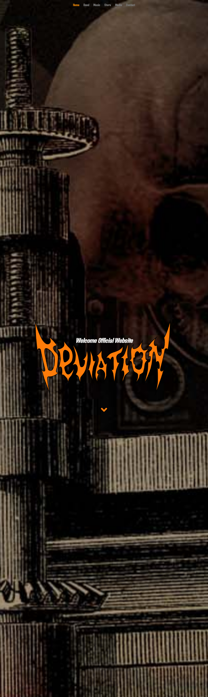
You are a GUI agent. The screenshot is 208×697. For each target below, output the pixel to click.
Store (107, 5)
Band (86, 5)
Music (96, 5)
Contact (130, 5)
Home (76, 5)
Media (118, 5)
